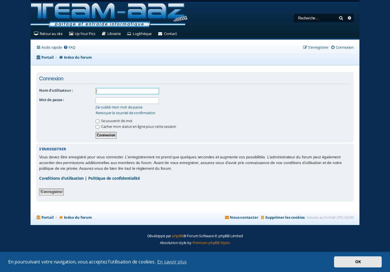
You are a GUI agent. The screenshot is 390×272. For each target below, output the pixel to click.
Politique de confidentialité (114, 178)
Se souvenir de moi (116, 120)
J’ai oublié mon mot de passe (119, 107)
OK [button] (358, 261)
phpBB (177, 235)
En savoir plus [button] (171, 262)
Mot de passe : (51, 99)
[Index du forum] (109, 15)
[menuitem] (69, 47)
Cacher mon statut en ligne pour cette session (138, 126)
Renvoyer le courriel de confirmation (125, 113)
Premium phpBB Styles (211, 242)
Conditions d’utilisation (61, 178)
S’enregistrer (51, 191)
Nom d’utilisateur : (56, 90)
